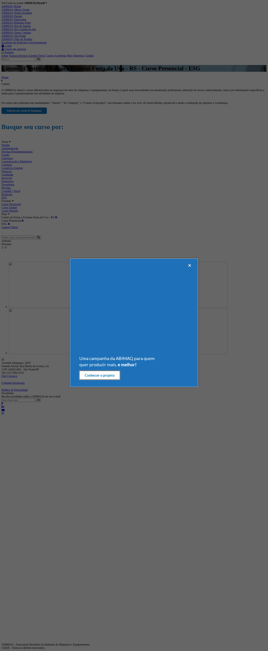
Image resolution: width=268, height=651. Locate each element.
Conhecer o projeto (100, 375)
